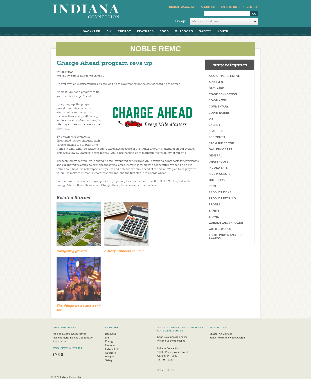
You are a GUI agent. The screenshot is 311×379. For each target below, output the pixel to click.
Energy (124, 31)
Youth (222, 31)
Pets (212, 186)
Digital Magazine (182, 6)
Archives (216, 82)
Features (145, 31)
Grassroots (218, 161)
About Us (208, 6)
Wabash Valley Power (226, 222)
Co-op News (218, 100)
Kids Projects (220, 173)
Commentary (218, 106)
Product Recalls (222, 198)
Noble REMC (96, 75)
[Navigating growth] (79, 225)
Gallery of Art (220, 149)
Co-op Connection (223, 94)
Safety (205, 31)
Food (164, 31)
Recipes (109, 356)
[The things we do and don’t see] (79, 280)
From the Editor (221, 143)
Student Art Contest (220, 333)
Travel (214, 216)
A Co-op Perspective (224, 75)
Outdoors (184, 31)
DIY (109, 31)
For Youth (217, 137)
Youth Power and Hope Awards (226, 237)
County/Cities (219, 112)
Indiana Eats (218, 167)
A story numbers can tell (124, 251)
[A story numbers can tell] (126, 225)
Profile (214, 204)
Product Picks (220, 192)
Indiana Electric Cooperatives (69, 333)
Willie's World (220, 228)
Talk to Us (229, 6)
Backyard (91, 31)
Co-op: (180, 21)
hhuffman (66, 72)
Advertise (250, 6)
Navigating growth (72, 251)
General (215, 155)
